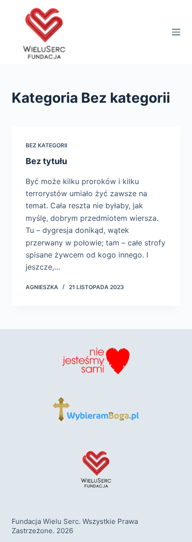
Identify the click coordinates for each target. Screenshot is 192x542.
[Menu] (176, 32)
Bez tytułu (46, 161)
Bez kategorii (46, 145)
